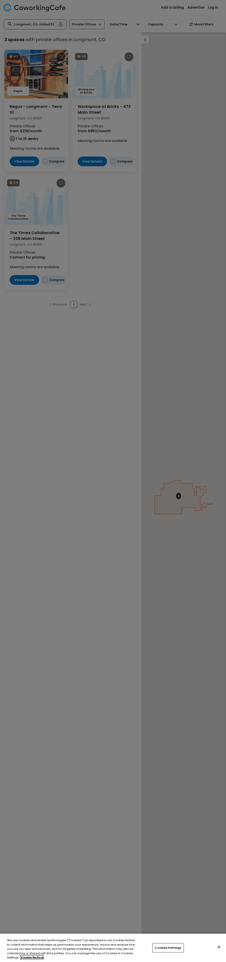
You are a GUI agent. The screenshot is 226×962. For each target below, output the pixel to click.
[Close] (219, 947)
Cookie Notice (32, 957)
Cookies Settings (168, 948)
